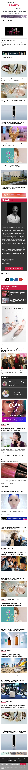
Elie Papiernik (7, 200)
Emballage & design (7, 625)
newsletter (9, 760)
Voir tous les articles (14, 268)
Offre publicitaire (19, 758)
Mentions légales (18, 760)
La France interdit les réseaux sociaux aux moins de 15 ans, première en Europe (13, 553)
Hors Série (4, 486)
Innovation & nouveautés (10, 676)
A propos (4, 758)
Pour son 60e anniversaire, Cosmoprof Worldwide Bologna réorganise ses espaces (12, 350)
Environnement (6, 650)
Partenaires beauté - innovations (10, 288)
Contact (11, 758)
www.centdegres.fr (6, 265)
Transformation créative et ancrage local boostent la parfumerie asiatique (13, 429)
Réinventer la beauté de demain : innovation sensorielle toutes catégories (14, 460)
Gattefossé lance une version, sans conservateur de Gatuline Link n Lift (10, 166)
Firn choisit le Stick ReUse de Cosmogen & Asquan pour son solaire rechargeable (12, 123)
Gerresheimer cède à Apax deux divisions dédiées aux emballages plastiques (13, 629)
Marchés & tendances (8, 523)
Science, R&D (5, 574)
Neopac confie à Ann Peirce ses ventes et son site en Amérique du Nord (13, 188)
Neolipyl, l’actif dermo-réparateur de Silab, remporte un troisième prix (12, 144)
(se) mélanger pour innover (9, 40)
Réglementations (7, 548)
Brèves (3, 727)
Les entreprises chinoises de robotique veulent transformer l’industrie (12, 680)
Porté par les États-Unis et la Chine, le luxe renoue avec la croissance (13, 527)
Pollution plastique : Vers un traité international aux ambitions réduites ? (12, 655)
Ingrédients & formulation (10, 599)
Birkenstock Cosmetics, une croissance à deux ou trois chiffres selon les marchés (13, 79)
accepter (23, 764)
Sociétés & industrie (8, 701)
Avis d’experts (5, 424)
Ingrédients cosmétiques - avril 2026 (12, 491)
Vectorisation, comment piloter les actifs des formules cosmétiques (13, 101)
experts (5, 377)
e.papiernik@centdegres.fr (8, 259)
